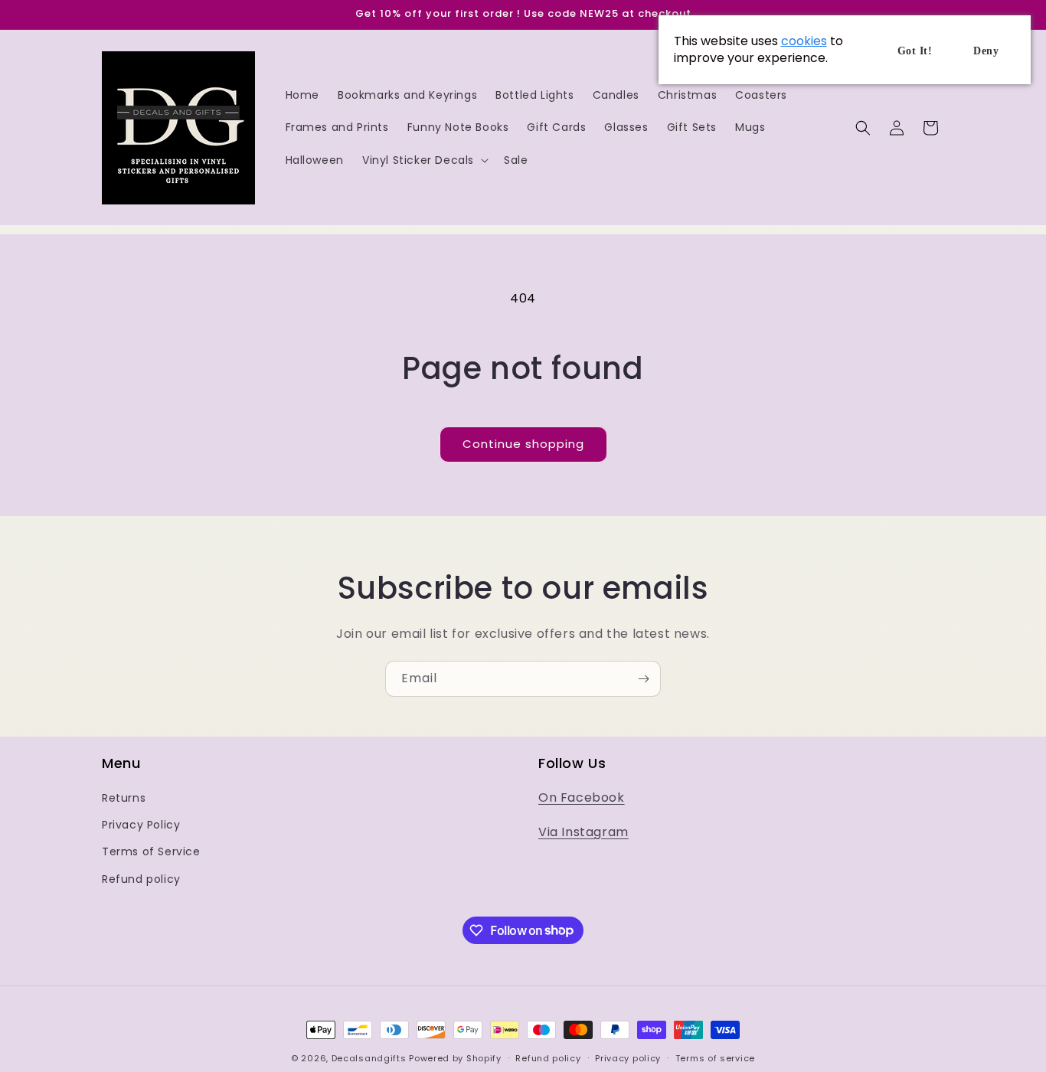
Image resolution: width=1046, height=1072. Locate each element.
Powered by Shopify (455, 1058)
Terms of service (715, 1057)
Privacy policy (628, 1057)
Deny (986, 51)
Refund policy (141, 879)
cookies (804, 41)
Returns (123, 798)
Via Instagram (583, 833)
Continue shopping (523, 444)
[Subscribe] (643, 679)
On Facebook (581, 798)
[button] (424, 160)
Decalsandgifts (369, 1058)
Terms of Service (151, 852)
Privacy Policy (141, 825)
